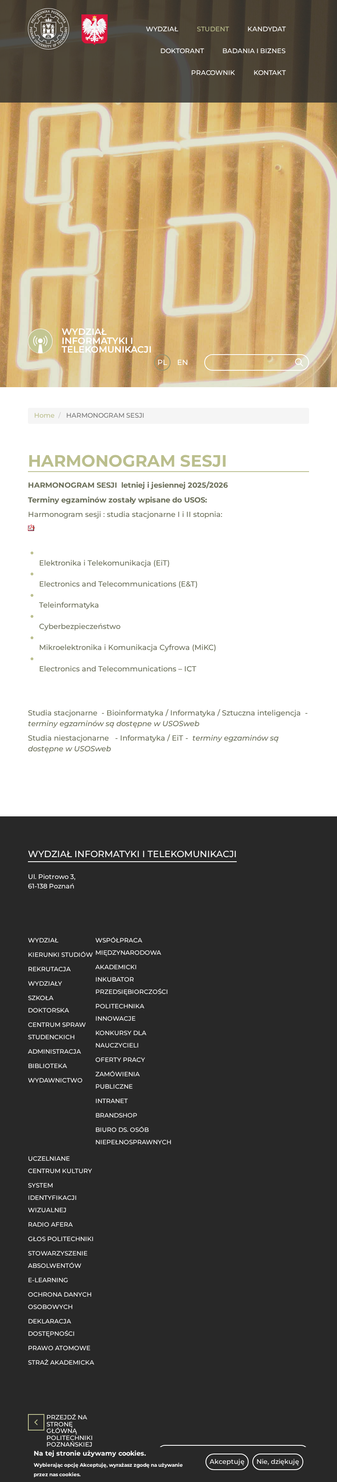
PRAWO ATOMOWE (59, 1348)
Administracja (54, 1051)
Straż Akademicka (61, 1362)
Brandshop (116, 1115)
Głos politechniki (61, 1239)
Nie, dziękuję (277, 1462)
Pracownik (213, 73)
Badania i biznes (254, 51)
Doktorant (182, 51)
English (183, 364)
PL (162, 362)
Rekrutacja (49, 969)
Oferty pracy (120, 1060)
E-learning (48, 1280)
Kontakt (270, 73)
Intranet (111, 1101)
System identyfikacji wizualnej (52, 1197)
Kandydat (266, 29)
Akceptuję (227, 1462)
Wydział (162, 29)
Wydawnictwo (55, 1080)
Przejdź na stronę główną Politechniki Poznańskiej (69, 1422)
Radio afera (50, 1224)
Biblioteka (47, 1066)
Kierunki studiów (60, 954)
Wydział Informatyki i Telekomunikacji (107, 340)
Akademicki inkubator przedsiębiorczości (131, 979)
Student (213, 29)
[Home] (51, 28)
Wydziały (45, 983)
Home (44, 415)
